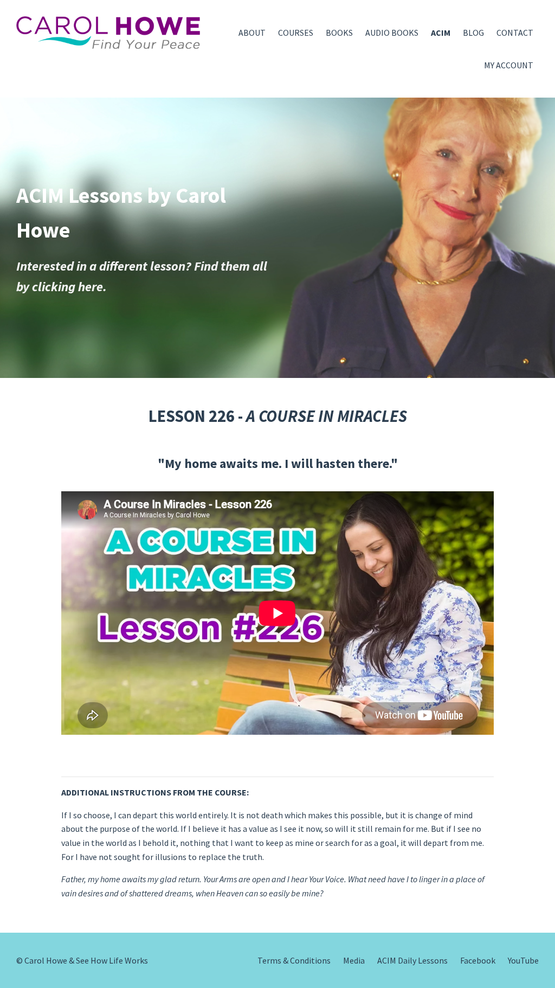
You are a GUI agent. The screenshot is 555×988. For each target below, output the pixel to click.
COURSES (295, 32)
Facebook (477, 960)
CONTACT (514, 32)
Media (354, 960)
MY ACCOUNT (508, 65)
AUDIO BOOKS (391, 32)
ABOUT (252, 32)
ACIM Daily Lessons (412, 960)
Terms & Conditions (294, 960)
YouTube (523, 960)
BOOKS (339, 32)
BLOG (473, 32)
